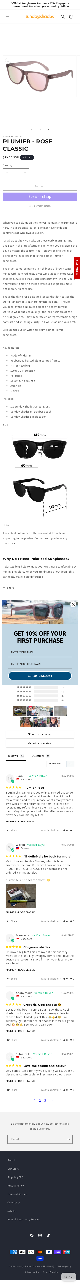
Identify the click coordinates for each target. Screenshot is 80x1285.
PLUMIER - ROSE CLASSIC (20, 821)
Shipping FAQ (15, 1177)
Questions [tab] (38, 755)
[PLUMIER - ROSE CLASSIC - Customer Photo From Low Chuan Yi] (60, 711)
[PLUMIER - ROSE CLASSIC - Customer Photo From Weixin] (19, 711)
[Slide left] (32, 129)
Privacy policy (32, 1272)
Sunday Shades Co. (25, 1266)
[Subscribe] (68, 1139)
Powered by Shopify (45, 1266)
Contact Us (14, 1202)
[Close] (73, 604)
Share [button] (10, 587)
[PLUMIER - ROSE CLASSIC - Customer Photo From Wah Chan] (26, 722)
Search (11, 1160)
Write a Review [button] (41, 734)
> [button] (53, 1100)
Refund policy (64, 1266)
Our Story (13, 1168)
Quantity (7, 165)
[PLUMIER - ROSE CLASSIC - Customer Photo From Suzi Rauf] (33, 711)
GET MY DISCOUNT (40, 675)
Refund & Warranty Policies (23, 1219)
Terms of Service (17, 1194)
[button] (7, 17)
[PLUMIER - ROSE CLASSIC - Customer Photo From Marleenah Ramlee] (40, 722)
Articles (12, 1211)
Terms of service (50, 1272)
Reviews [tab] (12, 755)
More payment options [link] (40, 205)
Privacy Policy (15, 1185)
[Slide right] (48, 129)
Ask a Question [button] (41, 743)
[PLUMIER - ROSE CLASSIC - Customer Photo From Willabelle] (53, 722)
